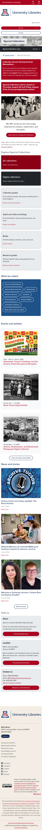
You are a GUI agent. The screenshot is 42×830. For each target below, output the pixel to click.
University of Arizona (12, 305)
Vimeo (5, 772)
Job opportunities (7, 754)
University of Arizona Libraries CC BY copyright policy (26, 788)
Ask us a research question (12, 683)
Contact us (8, 672)
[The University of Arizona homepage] (11, 2)
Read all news (21, 607)
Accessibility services (8, 751)
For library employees (8, 757)
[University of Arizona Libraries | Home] (21, 12)
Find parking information (21, 663)
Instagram (6, 766)
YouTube (6, 774)
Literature (26, 294)
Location (6, 643)
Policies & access (7, 748)
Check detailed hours (21, 634)
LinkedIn (6, 769)
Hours (5, 619)
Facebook (6, 763)
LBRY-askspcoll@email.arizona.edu (19, 678)
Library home (9, 55)
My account (36, 23)
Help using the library (8, 746)
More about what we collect (14, 310)
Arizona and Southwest (13, 284)
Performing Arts (10, 300)
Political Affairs (26, 300)
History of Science (11, 294)
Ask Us (21, 28)
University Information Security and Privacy (21, 823)
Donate (21, 33)
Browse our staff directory (21, 688)
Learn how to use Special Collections (21, 135)
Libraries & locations (8, 743)
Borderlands (31, 289)
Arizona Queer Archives (13, 289)
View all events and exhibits (21, 458)
